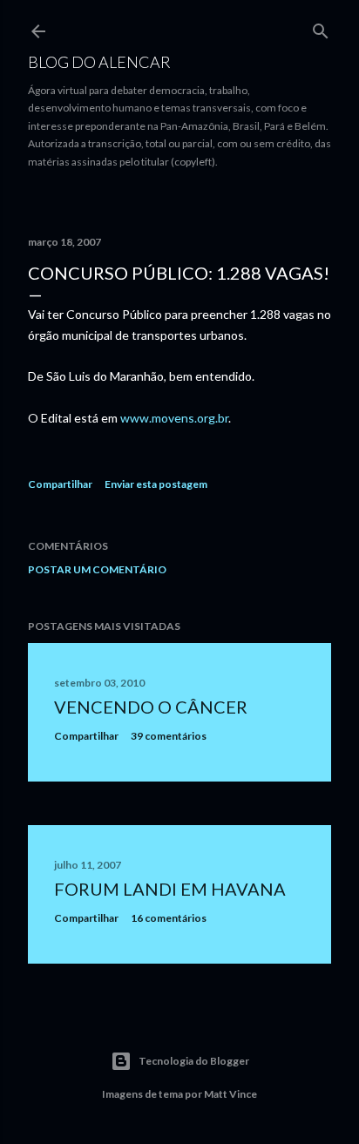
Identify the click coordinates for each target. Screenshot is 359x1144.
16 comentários (169, 917)
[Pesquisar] (320, 27)
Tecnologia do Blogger (194, 1060)
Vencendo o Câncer (150, 706)
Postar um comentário (97, 569)
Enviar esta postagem (156, 484)
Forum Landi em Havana (170, 888)
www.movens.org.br (174, 417)
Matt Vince (230, 1093)
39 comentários (169, 735)
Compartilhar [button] (60, 484)
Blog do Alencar (99, 61)
